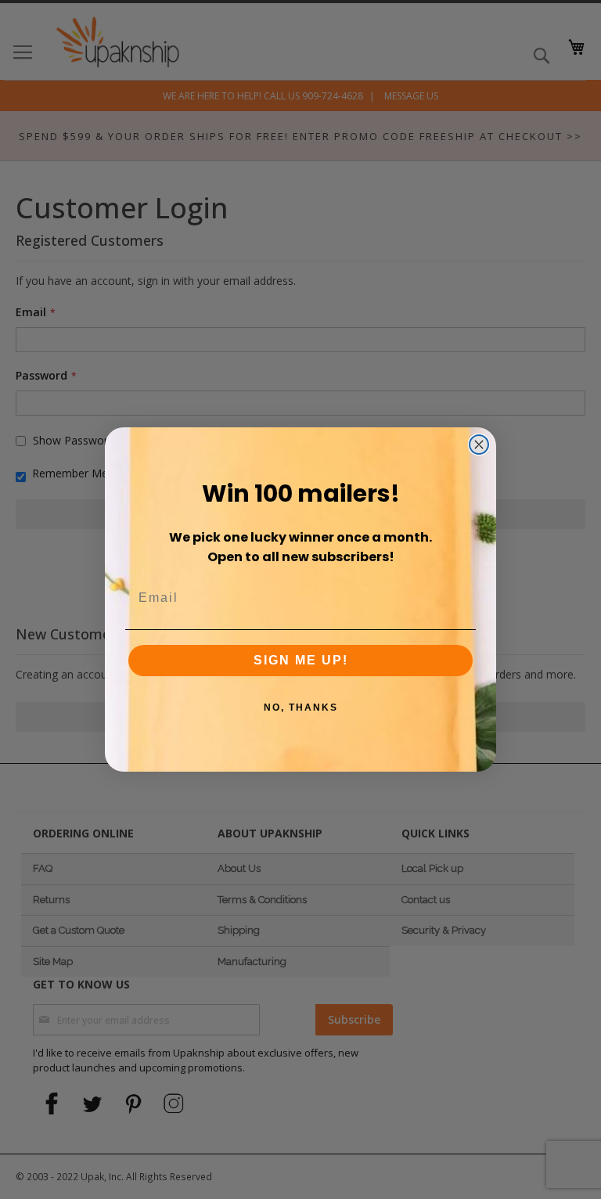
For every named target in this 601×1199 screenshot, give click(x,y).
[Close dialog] (479, 444)
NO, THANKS (301, 707)
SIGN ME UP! (301, 660)
